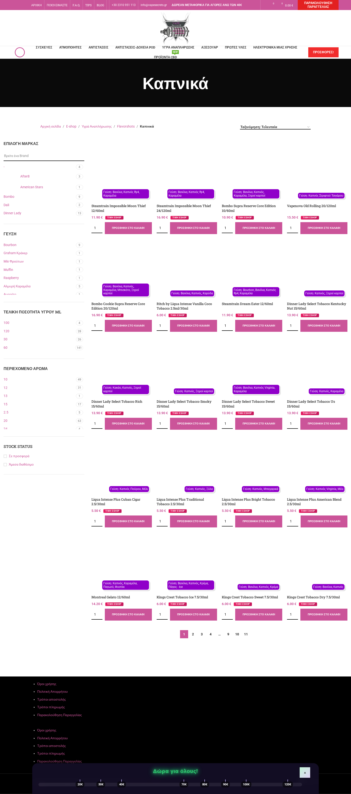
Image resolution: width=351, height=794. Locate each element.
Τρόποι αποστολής (51, 699)
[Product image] (121, 171)
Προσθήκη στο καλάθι (128, 228)
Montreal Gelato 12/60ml (110, 597)
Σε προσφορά (19, 456)
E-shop (71, 126)
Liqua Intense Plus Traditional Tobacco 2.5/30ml (180, 501)
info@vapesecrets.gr (154, 5)
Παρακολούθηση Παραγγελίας (318, 5)
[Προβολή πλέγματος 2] (215, 127)
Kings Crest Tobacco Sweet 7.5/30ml (250, 597)
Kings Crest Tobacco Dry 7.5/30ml (313, 597)
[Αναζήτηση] (19, 52)
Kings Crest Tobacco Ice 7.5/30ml (182, 597)
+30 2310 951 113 (124, 5)
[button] (175, 725)
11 (246, 634)
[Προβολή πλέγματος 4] (230, 127)
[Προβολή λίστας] (208, 127)
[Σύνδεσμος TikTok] (252, 8)
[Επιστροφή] (137, 83)
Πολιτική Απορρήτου (52, 691)
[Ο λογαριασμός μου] (264, 5)
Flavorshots (126, 126)
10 (237, 634)
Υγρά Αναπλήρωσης (97, 126)
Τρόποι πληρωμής (51, 707)
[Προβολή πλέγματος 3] (223, 127)
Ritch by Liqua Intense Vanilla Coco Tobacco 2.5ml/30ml (184, 306)
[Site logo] (175, 28)
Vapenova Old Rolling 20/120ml (311, 206)
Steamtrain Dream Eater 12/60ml (247, 303)
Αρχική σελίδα (50, 126)
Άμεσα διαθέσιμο (21, 464)
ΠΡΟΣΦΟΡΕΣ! (323, 52)
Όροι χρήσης (46, 684)
